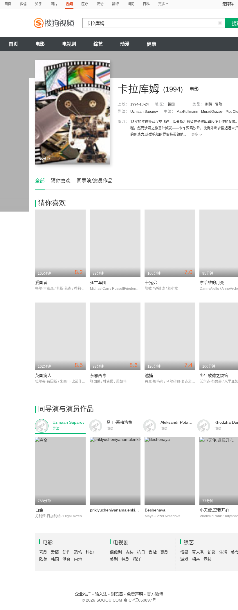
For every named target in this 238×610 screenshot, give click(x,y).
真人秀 (198, 552)
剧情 (208, 104)
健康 (151, 44)
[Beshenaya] (170, 471)
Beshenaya (155, 510)
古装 (129, 552)
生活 (223, 552)
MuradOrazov (212, 112)
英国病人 (43, 375)
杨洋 (137, 559)
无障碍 (228, 4)
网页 (7, 4)
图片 (54, 4)
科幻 (90, 552)
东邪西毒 (98, 375)
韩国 (55, 559)
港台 (66, 559)
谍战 (153, 552)
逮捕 (149, 375)
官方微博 (155, 594)
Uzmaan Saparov (144, 112)
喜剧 (43, 552)
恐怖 (78, 552)
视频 (69, 4)
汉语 (100, 4)
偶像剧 (116, 552)
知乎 (38, 4)
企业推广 (83, 594)
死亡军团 (98, 282)
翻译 (115, 4)
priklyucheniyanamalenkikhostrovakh (123, 510)
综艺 (98, 44)
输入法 (101, 594)
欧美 (43, 559)
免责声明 (135, 594)
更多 (194, 135)
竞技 (207, 559)
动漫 (124, 44)
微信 (23, 4)
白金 (39, 510)
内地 (78, 559)
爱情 (55, 552)
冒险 (218, 104)
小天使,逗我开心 (214, 510)
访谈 (212, 552)
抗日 (141, 552)
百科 (146, 4)
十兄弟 (151, 282)
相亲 (196, 559)
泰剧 (164, 552)
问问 (130, 4)
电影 (40, 44)
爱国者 (41, 282)
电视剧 (69, 44)
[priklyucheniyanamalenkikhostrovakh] (115, 471)
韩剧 (125, 559)
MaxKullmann (187, 112)
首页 (13, 44)
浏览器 (117, 594)
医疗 (84, 4)
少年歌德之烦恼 (214, 375)
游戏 (184, 559)
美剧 (114, 559)
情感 (184, 552)
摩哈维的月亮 (212, 282)
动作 (66, 552)
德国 (171, 104)
